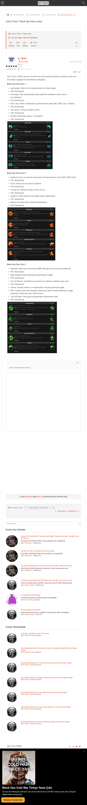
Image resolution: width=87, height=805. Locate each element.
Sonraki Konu (73, 511)
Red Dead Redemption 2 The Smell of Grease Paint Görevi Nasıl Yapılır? (46, 663)
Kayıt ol (40, 496)
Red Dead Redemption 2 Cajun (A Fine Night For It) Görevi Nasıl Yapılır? (46, 707)
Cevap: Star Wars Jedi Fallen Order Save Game (37, 551)
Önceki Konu (61, 511)
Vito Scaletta (28, 600)
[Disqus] (43, 401)
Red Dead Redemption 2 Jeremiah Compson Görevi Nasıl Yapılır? (44, 692)
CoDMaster (28, 543)
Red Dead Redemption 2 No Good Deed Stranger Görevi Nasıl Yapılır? (45, 722)
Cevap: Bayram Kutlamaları (30, 595)
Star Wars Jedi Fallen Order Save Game (35, 633)
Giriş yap (28, 496)
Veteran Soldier (13, 367)
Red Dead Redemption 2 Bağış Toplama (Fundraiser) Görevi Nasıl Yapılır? (47, 678)
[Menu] (2, 3)
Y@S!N (25, 38)
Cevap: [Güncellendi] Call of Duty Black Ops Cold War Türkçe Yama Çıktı (46, 566)
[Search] (83, 3)
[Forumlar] (8, 15)
